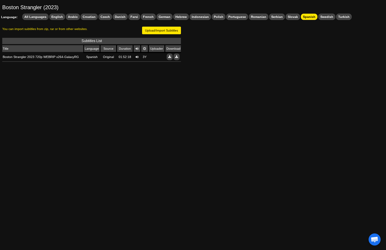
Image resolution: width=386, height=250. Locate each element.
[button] (375, 239)
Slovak (293, 17)
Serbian (277, 17)
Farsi (134, 17)
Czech (105, 17)
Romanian (258, 17)
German (164, 17)
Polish (218, 17)
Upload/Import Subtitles (161, 30)
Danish (120, 17)
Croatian (89, 17)
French (148, 17)
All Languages (35, 17)
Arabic (73, 17)
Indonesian (200, 17)
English (57, 17)
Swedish (326, 17)
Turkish (344, 17)
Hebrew (181, 17)
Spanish (309, 17)
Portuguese (237, 17)
